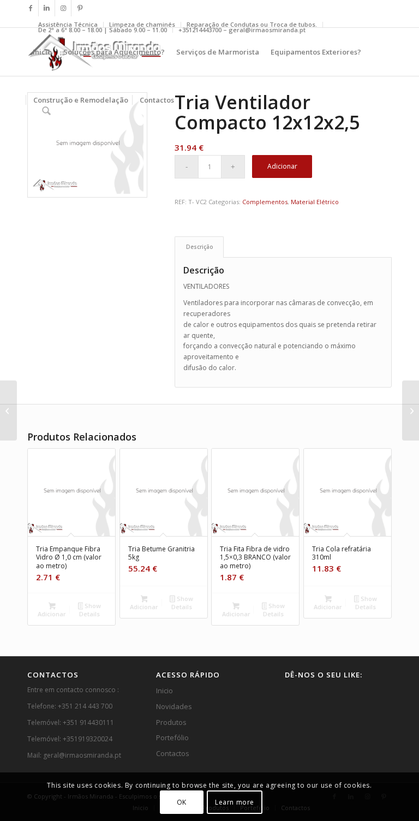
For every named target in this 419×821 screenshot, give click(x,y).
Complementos (265, 202)
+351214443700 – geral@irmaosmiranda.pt (242, 30)
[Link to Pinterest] (79, 8)
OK (182, 802)
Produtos (171, 722)
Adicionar (282, 166)
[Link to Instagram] (63, 8)
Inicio (164, 690)
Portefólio (172, 737)
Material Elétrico (315, 202)
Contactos (172, 753)
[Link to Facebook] (30, 8)
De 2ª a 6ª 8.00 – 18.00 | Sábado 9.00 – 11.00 (102, 30)
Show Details (90, 610)
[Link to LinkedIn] (47, 8)
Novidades (174, 706)
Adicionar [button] (52, 614)
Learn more (234, 802)
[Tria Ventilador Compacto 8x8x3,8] (8, 410)
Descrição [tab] (199, 247)
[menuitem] (103, 30)
